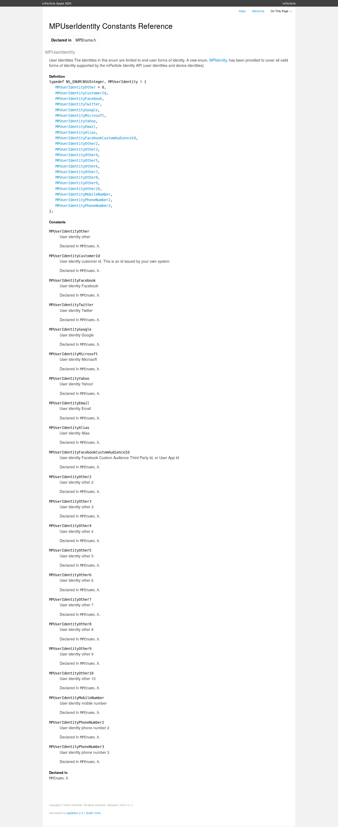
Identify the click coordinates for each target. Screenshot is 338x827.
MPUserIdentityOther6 (76, 166)
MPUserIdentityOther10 (77, 189)
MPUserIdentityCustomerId (80, 93)
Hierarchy (258, 11)
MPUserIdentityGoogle (76, 110)
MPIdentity (218, 60)
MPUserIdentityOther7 (76, 172)
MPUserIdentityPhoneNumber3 (82, 206)
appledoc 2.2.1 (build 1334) (84, 813)
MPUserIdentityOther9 (76, 183)
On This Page (280, 11)
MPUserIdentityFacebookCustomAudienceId (95, 138)
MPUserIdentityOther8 (76, 177)
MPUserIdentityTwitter (77, 104)
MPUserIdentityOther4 (76, 155)
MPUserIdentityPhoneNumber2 (82, 200)
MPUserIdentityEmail (75, 126)
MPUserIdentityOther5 (76, 160)
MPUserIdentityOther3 (76, 149)
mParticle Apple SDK (56, 3)
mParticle (289, 3)
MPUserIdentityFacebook (78, 98)
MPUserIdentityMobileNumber (82, 194)
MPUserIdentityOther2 (76, 143)
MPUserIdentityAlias (75, 132)
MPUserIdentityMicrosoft (79, 115)
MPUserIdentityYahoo (75, 121)
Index (242, 11)
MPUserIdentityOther (75, 87)
